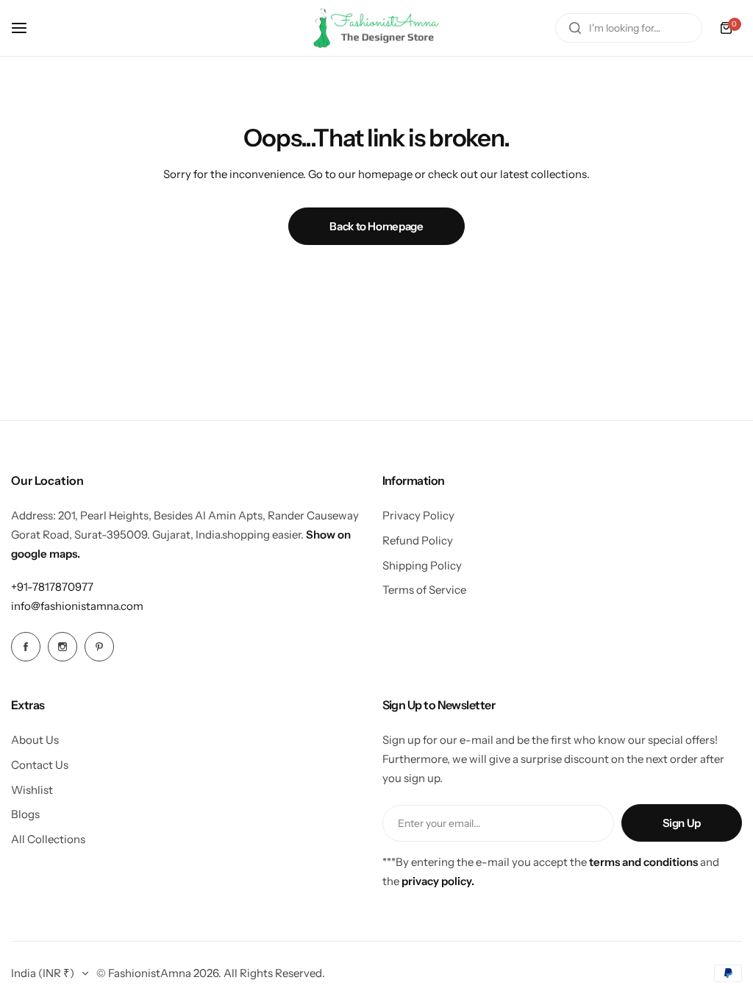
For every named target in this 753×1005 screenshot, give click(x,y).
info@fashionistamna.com (77, 606)
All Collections (48, 839)
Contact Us (39, 765)
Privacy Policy (418, 515)
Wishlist (32, 790)
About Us (35, 740)
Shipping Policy (422, 565)
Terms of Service (424, 590)
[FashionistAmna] (376, 28)
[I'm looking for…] (575, 28)
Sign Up (682, 823)
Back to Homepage (376, 226)
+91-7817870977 (52, 587)
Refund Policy (417, 540)
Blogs (25, 814)
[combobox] (628, 28)
